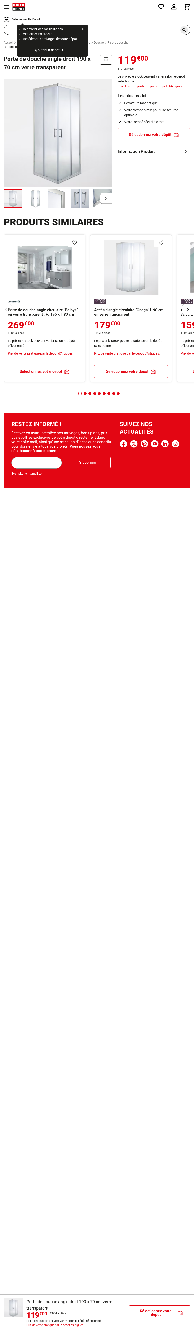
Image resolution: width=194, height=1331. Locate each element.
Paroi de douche (117, 42)
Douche (99, 42)
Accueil (8, 42)
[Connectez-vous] (173, 6)
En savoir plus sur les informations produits (154, 151)
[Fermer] (83, 30)
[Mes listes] (161, 6)
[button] (80, 393)
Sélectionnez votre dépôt (150, 134)
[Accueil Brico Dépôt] (18, 7)
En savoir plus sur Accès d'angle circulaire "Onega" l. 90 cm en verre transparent (131, 308)
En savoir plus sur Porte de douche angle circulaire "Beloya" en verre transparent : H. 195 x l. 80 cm (44, 308)
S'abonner (87, 462)
